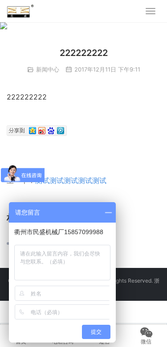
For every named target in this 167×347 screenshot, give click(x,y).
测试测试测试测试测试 (70, 180)
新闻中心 (47, 69)
